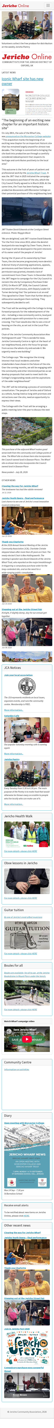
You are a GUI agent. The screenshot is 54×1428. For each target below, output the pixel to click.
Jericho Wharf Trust (36, 172)
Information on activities (16, 1069)
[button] (5, 31)
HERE (26, 1215)
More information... (13, 710)
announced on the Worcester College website (28, 136)
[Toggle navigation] (48, 5)
